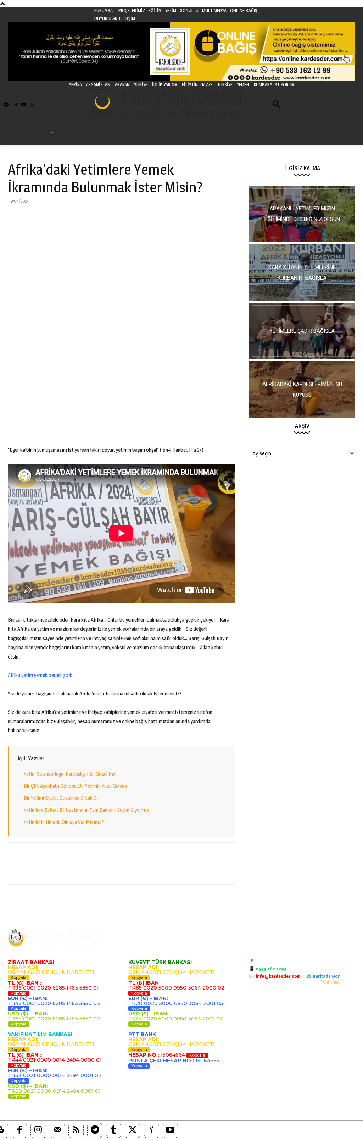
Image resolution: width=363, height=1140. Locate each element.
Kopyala (19, 977)
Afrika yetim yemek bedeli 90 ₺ (40, 675)
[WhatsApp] (64, 217)
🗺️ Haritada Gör (323, 976)
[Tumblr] (113, 1130)
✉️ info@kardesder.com (275, 976)
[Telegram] (6, 104)
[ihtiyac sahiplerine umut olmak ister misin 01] (302, 272)
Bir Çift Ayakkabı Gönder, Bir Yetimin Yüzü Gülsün (75, 785)
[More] (129, 217)
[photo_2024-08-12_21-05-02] (302, 331)
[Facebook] (15, 217)
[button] (276, 105)
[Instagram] (14, 104)
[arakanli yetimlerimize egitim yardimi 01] (302, 214)
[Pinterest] (47, 217)
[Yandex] (151, 1130)
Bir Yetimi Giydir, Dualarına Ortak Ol (61, 797)
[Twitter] (32, 104)
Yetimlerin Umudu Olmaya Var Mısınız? (64, 822)
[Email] (80, 217)
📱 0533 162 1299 (268, 968)
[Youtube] (23, 104)
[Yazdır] (96, 217)
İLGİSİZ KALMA (302, 168)
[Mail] (57, 1130)
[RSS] (76, 1130)
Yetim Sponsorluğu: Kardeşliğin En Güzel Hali (70, 773)
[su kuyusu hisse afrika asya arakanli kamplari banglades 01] (302, 389)
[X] (31, 217)
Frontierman (331, 982)
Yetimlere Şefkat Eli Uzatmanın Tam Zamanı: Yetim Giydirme (86, 809)
